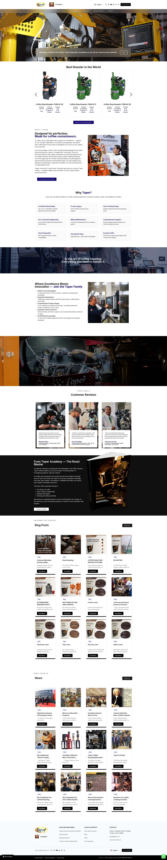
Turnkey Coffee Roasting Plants (68, 841)
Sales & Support (98, 11)
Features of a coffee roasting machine (121, 799)
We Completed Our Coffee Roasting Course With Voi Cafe (45, 799)
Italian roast (118, 644)
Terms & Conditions (49, 857)
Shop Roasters (63, 834)
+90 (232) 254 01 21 (115, 840)
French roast (93, 602)
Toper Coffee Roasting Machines (95, 756)
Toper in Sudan (119, 755)
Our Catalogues (88, 841)
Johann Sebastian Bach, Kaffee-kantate (121, 714)
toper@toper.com (115, 836)
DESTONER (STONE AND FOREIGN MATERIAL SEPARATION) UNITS (70, 604)
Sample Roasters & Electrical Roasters (70, 831)
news (39, 710)
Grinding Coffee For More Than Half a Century (69, 756)
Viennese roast (43, 644)
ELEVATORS (117, 560)
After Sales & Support (90, 831)
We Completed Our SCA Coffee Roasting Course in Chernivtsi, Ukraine (70, 799)
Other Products (73, 11)
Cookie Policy (60, 857)
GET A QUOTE (127, 850)
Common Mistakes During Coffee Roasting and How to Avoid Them (45, 561)
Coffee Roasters (59, 11)
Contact (110, 11)
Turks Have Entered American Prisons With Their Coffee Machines (121, 604)
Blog (39, 557)
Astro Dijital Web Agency (125, 857)
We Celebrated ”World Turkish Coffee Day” (43, 756)
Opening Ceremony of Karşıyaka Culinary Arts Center (45, 714)
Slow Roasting (67, 560)
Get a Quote (125, 4)
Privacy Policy (39, 857)
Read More (42, 571)
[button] (3, 35)
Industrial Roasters (64, 838)
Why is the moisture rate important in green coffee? (95, 799)
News (86, 838)
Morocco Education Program (70, 714)
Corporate (86, 11)
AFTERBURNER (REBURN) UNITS (43, 604)
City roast (66, 644)
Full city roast (93, 644)
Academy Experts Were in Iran (95, 714)
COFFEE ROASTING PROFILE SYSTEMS (95, 561)
